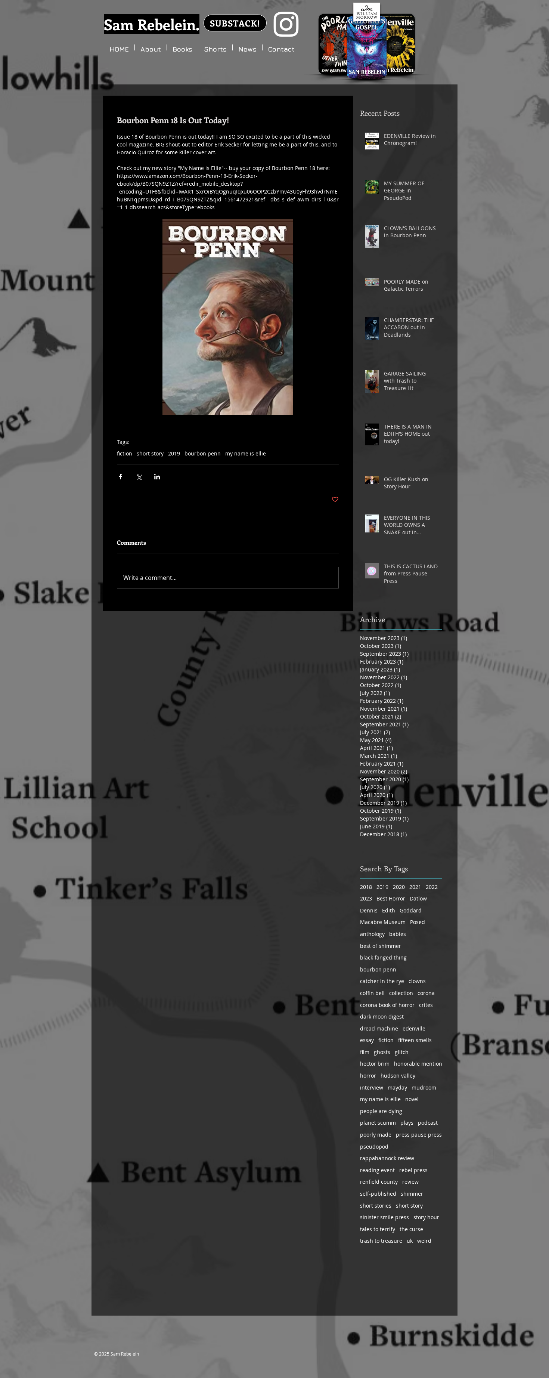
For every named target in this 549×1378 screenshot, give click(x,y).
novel (412, 1099)
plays (406, 1122)
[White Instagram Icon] (286, 24)
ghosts (382, 1052)
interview (371, 1087)
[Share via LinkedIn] (157, 476)
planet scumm (378, 1122)
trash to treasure (381, 1240)
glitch (402, 1052)
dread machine (379, 1028)
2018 (366, 886)
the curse (411, 1229)
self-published (378, 1193)
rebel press (413, 1170)
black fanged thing (383, 957)
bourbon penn (202, 453)
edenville (414, 1028)
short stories (375, 1205)
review (410, 1181)
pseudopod (374, 1146)
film (364, 1052)
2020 (399, 886)
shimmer (412, 1193)
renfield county (379, 1181)
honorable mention (418, 1063)
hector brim (375, 1063)
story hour (426, 1217)
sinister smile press (384, 1217)
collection (401, 993)
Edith (388, 910)
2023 (366, 898)
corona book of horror (387, 1004)
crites (426, 1004)
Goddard (411, 910)
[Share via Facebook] (120, 476)
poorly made (375, 1134)
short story (150, 453)
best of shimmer (380, 945)
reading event (377, 1170)
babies (397, 933)
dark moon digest (382, 1016)
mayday (397, 1087)
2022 (432, 886)
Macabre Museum (383, 922)
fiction (124, 453)
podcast (428, 1122)
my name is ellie (245, 453)
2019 (174, 453)
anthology (372, 933)
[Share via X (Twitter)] (138, 476)
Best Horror (390, 898)
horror (368, 1075)
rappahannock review (387, 1158)
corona (426, 993)
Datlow (418, 898)
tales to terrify (377, 1229)
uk (410, 1240)
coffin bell (372, 993)
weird (424, 1240)
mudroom (424, 1087)
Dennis (369, 910)
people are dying (381, 1111)
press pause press (419, 1134)
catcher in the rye (382, 981)
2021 (415, 886)
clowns (417, 981)
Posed (417, 922)
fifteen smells (415, 1040)
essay (367, 1040)
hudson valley (398, 1075)
